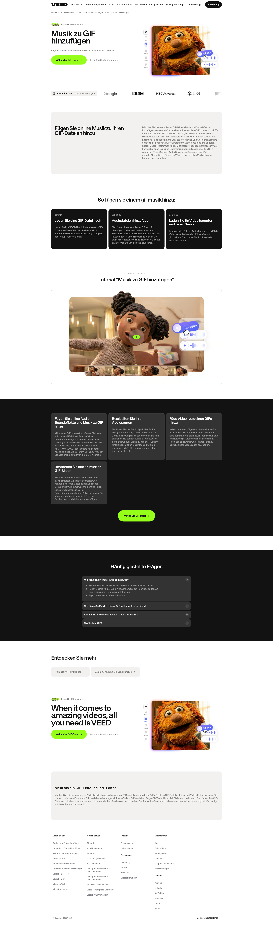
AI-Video (91, 853)
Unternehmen (127, 848)
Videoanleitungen (129, 878)
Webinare (125, 872)
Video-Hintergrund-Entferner (100, 889)
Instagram (159, 898)
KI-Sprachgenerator (96, 858)
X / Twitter (159, 893)
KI (110, 4)
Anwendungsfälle (94, 4)
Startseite (55, 12)
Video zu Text (59, 884)
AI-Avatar (91, 843)
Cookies (158, 858)
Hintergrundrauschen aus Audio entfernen (98, 870)
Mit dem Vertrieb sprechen (149, 4)
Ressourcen (123, 4)
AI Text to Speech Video (97, 884)
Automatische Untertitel (64, 863)
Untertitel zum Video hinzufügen (67, 868)
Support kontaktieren (164, 863)
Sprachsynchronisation (97, 895)
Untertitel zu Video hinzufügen (66, 848)
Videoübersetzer (60, 889)
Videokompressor (61, 874)
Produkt (75, 4)
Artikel (124, 867)
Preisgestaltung (174, 4)
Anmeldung (194, 4)
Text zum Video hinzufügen (65, 853)
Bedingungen (161, 853)
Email (157, 908)
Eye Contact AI (94, 863)
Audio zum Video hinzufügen (90, 12)
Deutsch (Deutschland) (207, 918)
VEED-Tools (69, 12)
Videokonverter (60, 879)
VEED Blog (125, 862)
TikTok (157, 903)
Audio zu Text (59, 858)
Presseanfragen (162, 868)
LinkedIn (158, 888)
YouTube (158, 883)
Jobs (157, 843)
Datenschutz (160, 848)
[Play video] (136, 337)
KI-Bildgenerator (94, 848)
